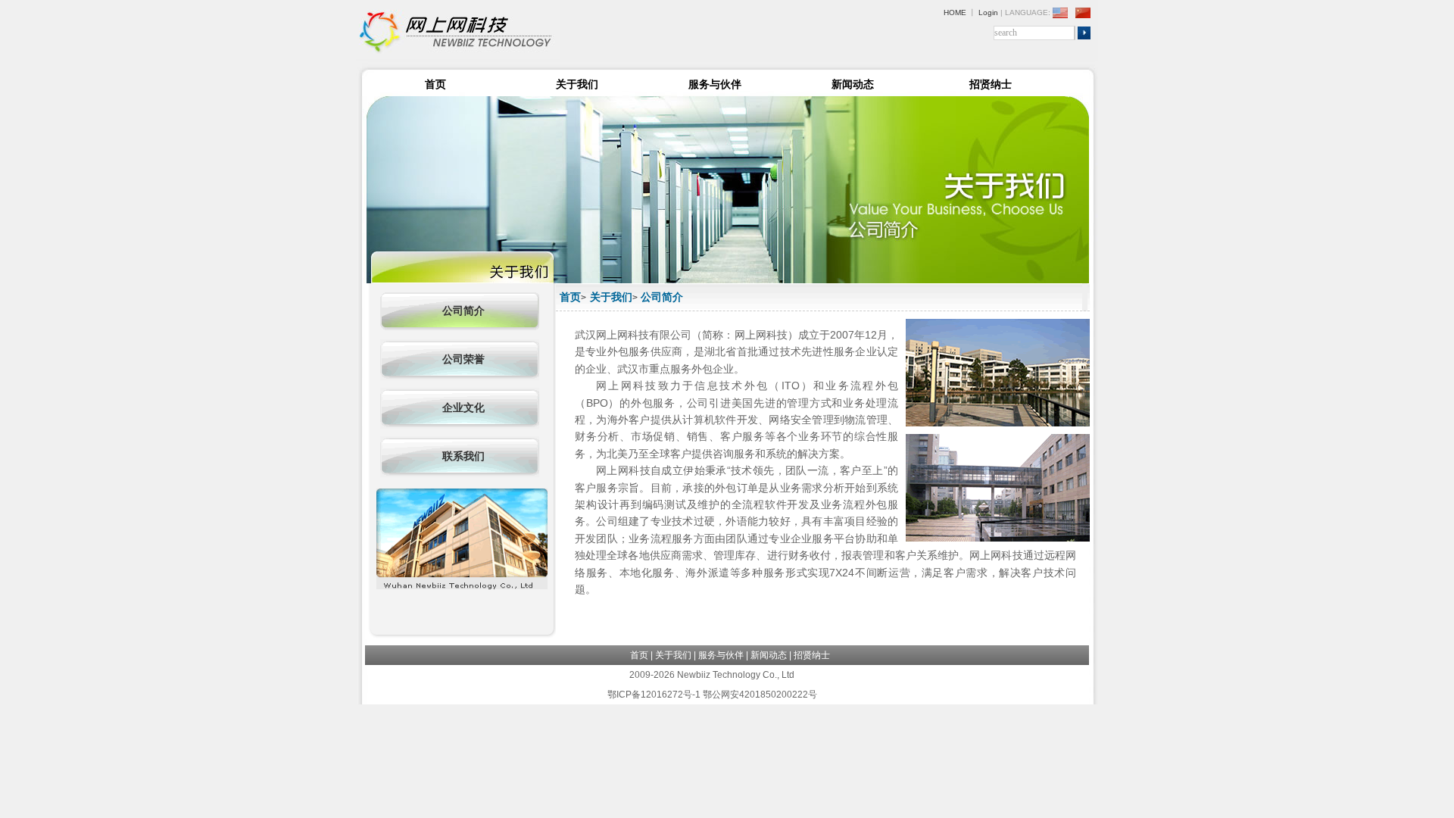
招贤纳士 (990, 84)
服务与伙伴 (714, 84)
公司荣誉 (463, 359)
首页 (435, 84)
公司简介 (463, 311)
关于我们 (577, 84)
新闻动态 (853, 84)
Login (988, 12)
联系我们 (463, 456)
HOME (955, 12)
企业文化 (463, 408)
